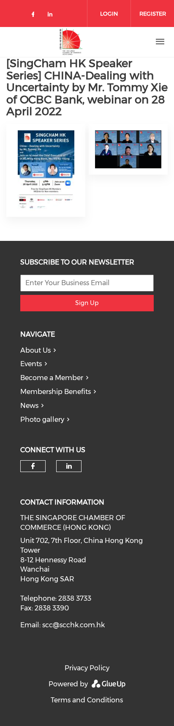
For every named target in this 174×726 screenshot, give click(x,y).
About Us (35, 350)
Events (31, 364)
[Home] (71, 42)
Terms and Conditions (87, 700)
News (29, 406)
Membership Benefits (55, 392)
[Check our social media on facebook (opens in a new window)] (34, 16)
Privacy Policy (87, 668)
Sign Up (86, 303)
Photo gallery (42, 420)
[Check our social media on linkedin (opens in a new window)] (52, 16)
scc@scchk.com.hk (73, 625)
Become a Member (51, 378)
